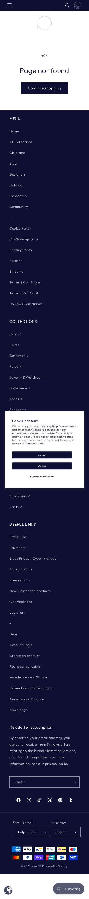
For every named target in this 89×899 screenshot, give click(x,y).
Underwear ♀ (20, 388)
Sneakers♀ (18, 409)
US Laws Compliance (26, 304)
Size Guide (17, 537)
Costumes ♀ (19, 355)
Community (18, 207)
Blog (13, 163)
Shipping (16, 271)
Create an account (24, 656)
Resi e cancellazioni (25, 666)
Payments (17, 548)
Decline (42, 465)
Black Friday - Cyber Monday (32, 558)
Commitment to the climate (31, 688)
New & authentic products (30, 591)
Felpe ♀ (15, 366)
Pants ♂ (15, 507)
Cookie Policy (20, 228)
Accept (42, 454)
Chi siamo (17, 153)
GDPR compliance (24, 239)
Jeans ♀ (16, 399)
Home (14, 131)
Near (13, 634)
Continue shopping (44, 88)
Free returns (19, 580)
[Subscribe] (74, 782)
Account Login (21, 645)
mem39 (37, 866)
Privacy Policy (36, 443)
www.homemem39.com (28, 677)
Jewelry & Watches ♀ (26, 377)
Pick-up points (20, 569)
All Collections (21, 142)
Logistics (16, 612)
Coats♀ (15, 334)
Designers (17, 174)
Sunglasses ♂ (20, 496)
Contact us (18, 196)
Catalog (15, 185)
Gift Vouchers (20, 602)
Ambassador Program (27, 699)
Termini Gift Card (23, 293)
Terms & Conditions (25, 282)
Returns (15, 261)
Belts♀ (14, 345)
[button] (9, 5)
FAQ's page (18, 710)
